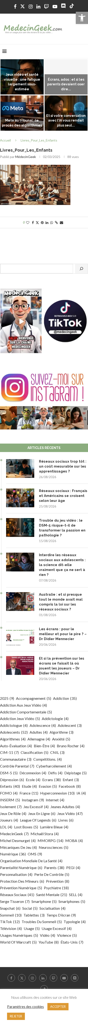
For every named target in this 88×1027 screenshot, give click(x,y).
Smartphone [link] (44, 901)
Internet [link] (55, 800)
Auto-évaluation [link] (16, 746)
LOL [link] (6, 827)
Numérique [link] (13, 854)
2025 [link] (7, 698)
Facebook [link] (70, 786)
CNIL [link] (57, 752)
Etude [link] (29, 786)
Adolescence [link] (43, 725)
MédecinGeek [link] (25, 157)
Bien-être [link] (44, 746)
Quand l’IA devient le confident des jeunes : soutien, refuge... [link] (22, 84)
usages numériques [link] (19, 935)
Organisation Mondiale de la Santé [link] (31, 860)
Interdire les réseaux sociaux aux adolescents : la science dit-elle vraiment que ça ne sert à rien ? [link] (62, 565)
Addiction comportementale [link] (26, 712)
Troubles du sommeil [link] (42, 921)
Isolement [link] (11, 806)
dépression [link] (12, 779)
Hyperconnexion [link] (57, 793)
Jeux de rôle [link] (13, 813)
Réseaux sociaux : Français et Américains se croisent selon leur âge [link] (63, 496)
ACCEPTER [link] (58, 1006)
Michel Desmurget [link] (18, 840)
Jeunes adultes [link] (65, 806)
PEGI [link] (73, 867)
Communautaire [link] (15, 759)
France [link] (28, 793)
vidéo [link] (47, 935)
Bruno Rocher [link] (70, 746)
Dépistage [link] (75, 773)
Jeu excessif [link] (36, 806)
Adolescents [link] (14, 732)
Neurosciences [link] (53, 847)
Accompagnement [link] (33, 698)
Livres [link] (65, 820)
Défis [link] (55, 773)
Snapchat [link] (10, 908)
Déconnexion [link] (32, 773)
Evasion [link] (48, 786)
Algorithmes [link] (13, 739)
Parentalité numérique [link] (21, 867)
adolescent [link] (70, 725)
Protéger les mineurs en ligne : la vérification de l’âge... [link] (22, 120)
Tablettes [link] (34, 915)
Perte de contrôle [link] (51, 874)
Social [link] (30, 908)
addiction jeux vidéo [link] (20, 718)
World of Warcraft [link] (18, 942)
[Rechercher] (81, 268)
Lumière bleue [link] (54, 827)
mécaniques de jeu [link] (18, 847)
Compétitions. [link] (47, 759)
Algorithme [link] (61, 732)
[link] (82, 18)
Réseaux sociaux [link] (17, 894)
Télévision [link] (11, 928)
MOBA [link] (74, 840)
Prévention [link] (57, 881)
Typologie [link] (75, 921)
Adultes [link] (39, 732)
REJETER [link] (16, 1016)
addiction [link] (65, 698)
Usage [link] (32, 928)
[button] (6, 95)
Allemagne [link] (38, 739)
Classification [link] (34, 752)
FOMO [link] (9, 793)
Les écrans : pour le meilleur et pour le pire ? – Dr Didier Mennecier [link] (63, 634)
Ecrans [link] (51, 779)
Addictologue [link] (14, 725)
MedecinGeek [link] (14, 833)
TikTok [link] (10, 921)
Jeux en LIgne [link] (41, 813)
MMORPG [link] (50, 840)
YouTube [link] (48, 942)
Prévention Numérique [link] (21, 887)
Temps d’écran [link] (61, 915)
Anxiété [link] (61, 739)
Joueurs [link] (9, 820)
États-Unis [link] (72, 942)
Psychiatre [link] (56, 887)
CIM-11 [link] (9, 752)
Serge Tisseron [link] (15, 901)
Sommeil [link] (11, 915)
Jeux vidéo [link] (70, 813)
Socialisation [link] (52, 908)
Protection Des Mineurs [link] (22, 881)
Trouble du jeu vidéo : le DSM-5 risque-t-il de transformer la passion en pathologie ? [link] (62, 527)
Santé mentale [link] (51, 894)
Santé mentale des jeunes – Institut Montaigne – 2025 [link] (66, 120)
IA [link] (81, 793)
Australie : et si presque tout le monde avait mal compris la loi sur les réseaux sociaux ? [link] (61, 601)
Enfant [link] (71, 779)
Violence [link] (67, 935)
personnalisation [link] (16, 874)
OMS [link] (35, 854)
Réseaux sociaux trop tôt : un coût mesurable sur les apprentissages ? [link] (62, 466)
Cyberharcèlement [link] (54, 766)
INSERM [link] (10, 800)
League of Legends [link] (38, 820)
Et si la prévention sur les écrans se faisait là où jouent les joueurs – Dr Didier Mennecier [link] (61, 665)
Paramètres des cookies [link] (25, 1007)
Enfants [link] (10, 786)
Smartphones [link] (71, 901)
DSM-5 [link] (9, 773)
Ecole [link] (33, 779)
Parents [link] (54, 867)
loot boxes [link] (26, 827)
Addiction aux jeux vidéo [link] (23, 705)
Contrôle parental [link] (17, 766)
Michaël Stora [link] (45, 833)
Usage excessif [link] (57, 928)
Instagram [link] (33, 800)
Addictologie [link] (55, 718)
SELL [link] (75, 894)
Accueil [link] (5, 140)
